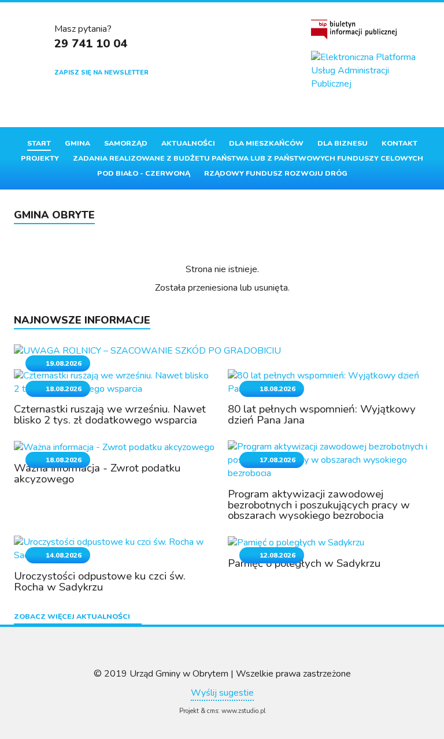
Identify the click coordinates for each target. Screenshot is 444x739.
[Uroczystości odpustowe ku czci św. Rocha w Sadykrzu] (115, 548)
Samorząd (125, 143)
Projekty (40, 158)
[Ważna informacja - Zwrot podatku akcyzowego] (114, 446)
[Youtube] (339, 109)
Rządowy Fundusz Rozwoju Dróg (275, 173)
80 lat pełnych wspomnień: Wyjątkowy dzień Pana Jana (322, 415)
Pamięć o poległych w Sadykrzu (304, 563)
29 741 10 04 (90, 43)
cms (212, 711)
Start (39, 143)
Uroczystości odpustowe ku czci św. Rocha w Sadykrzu (100, 582)
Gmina (77, 143)
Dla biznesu (342, 143)
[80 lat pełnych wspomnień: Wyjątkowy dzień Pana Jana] (329, 381)
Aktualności (188, 143)
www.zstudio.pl (243, 711)
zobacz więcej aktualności (72, 617)
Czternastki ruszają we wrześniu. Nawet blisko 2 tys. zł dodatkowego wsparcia (110, 415)
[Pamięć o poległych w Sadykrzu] (296, 542)
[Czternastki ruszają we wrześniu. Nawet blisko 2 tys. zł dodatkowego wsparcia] (115, 381)
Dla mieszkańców (266, 143)
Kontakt (399, 143)
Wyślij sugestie (222, 692)
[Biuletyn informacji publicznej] (354, 29)
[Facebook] (320, 109)
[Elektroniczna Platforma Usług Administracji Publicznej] (370, 71)
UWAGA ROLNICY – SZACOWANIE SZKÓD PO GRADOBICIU (183, 340)
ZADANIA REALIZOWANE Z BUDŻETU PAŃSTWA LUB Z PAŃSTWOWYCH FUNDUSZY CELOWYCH (248, 158)
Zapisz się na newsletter (101, 72)
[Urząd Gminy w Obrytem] (244, 54)
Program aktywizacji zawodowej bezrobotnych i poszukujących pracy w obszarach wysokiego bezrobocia (319, 505)
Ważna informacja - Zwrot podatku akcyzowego (97, 474)
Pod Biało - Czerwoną (143, 173)
